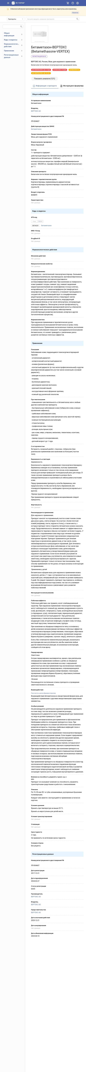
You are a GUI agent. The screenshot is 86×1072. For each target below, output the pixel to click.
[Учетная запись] (77, 3)
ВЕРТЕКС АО (36, 111)
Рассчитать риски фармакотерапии (43, 693)
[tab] (44, 86)
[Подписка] (68, 3)
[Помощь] (72, 3)
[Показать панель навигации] (8, 3)
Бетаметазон (36, 129)
